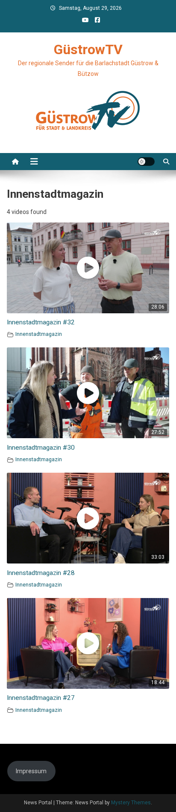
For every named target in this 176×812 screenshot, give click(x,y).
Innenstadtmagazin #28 (41, 573)
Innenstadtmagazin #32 (41, 322)
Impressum (31, 771)
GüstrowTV (88, 49)
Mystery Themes (131, 803)
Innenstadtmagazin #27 (41, 698)
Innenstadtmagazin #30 (41, 447)
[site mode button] (146, 161)
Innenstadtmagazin (38, 334)
